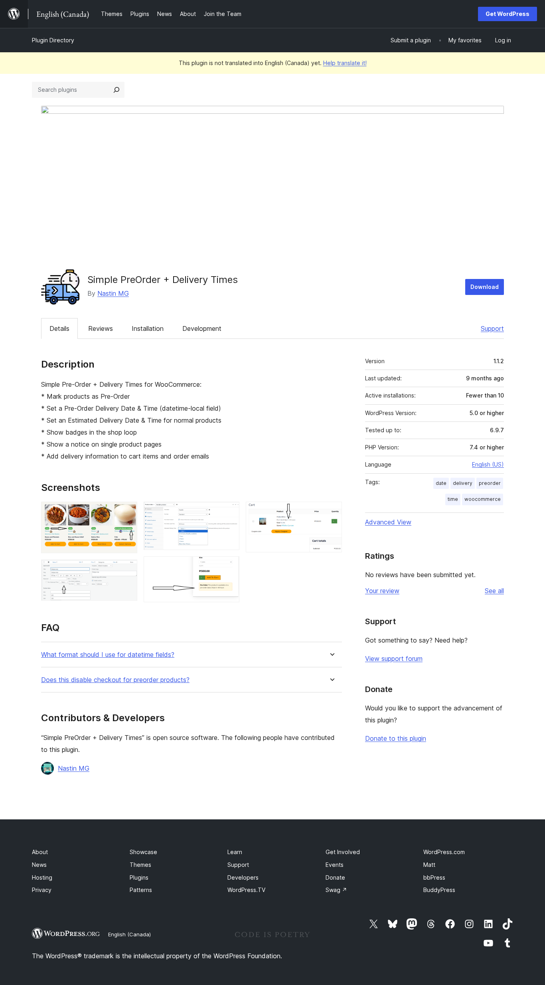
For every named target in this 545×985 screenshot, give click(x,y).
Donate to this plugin (395, 738)
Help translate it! (345, 62)
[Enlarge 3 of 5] (229, 512)
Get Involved (343, 852)
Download (484, 286)
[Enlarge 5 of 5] (331, 512)
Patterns (141, 889)
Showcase (143, 852)
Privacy (41, 889)
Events (335, 864)
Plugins (139, 877)
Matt (429, 864)
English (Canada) (129, 934)
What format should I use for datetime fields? (107, 655)
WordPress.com (444, 852)
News (39, 864)
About (40, 852)
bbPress (434, 877)
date (441, 483)
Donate (335, 877)
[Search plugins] (116, 90)
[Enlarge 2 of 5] (126, 570)
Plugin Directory (53, 40)
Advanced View (388, 522)
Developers (243, 877)
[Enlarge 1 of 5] (126, 512)
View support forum (394, 659)
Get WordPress (507, 13)
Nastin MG (113, 293)
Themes (140, 864)
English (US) (488, 464)
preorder (490, 483)
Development (201, 328)
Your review (382, 591)
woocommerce (482, 499)
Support (492, 328)
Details (59, 328)
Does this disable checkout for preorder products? (115, 680)
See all (494, 591)
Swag (336, 889)
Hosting (42, 877)
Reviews (100, 328)
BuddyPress (439, 889)
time (453, 499)
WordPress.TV (246, 889)
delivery (462, 483)
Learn (234, 852)
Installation (148, 328)
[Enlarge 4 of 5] (229, 567)
